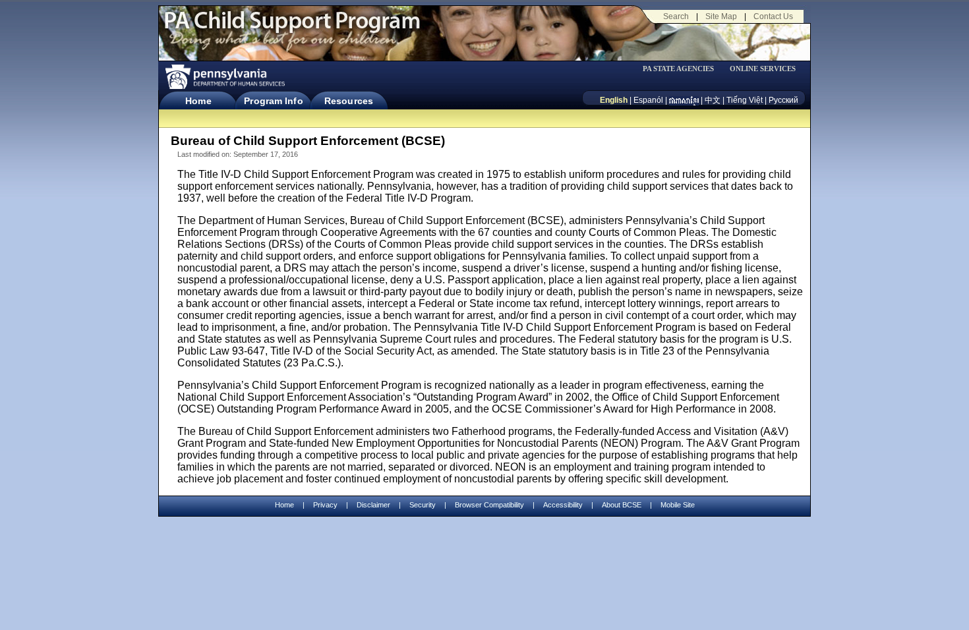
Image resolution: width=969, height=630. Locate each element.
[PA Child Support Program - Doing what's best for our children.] (292, 28)
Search (676, 16)
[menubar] (683, 68)
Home (198, 101)
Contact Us (773, 16)
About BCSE (621, 505)
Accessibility (563, 505)
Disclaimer (373, 505)
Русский (783, 100)
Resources (348, 101)
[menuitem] (683, 68)
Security (422, 505)
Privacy (325, 505)
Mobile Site (678, 505)
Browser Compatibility (489, 505)
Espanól (648, 100)
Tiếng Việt (744, 100)
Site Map (721, 16)
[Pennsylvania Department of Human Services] (224, 77)
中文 (712, 100)
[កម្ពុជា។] (684, 100)
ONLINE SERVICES (763, 68)
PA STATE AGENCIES (678, 68)
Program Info (273, 101)
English (614, 100)
